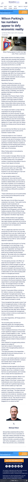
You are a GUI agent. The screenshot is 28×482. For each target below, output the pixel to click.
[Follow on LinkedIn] (12, 466)
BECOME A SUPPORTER (24, 12)
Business (20, 33)
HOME (1, 6)
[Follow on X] (9, 466)
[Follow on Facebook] (6, 466)
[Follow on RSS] (21, 466)
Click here (20, 463)
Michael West (6, 33)
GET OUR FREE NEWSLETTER (14, 460)
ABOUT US (20, 6)
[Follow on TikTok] (18, 466)
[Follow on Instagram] (15, 466)
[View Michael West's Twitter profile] (13, 423)
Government (5, 35)
